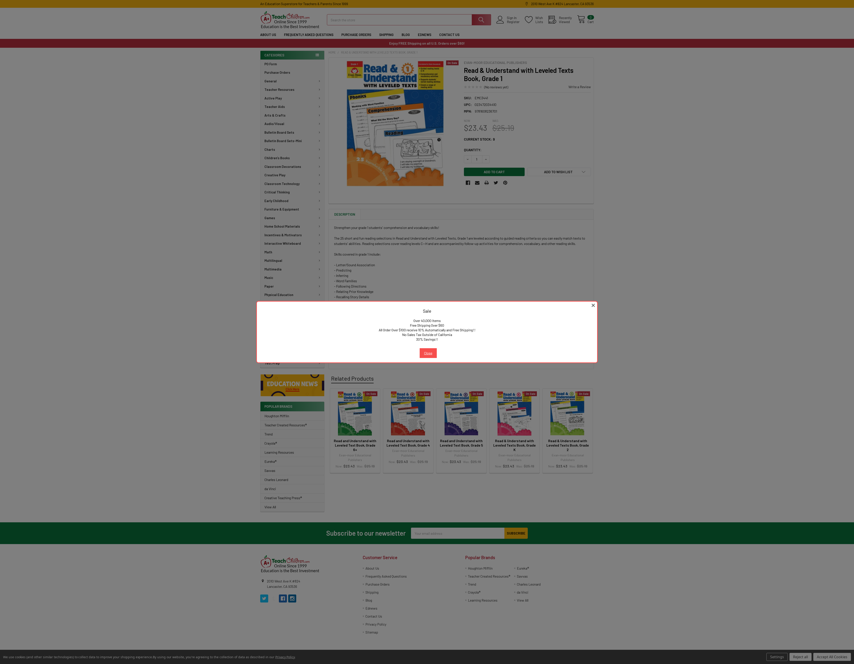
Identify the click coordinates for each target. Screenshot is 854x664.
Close (428, 353)
